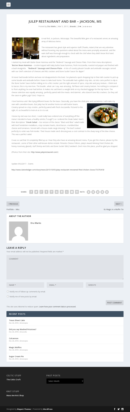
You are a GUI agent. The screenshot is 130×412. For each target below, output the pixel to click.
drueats (73, 26)
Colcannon (13, 338)
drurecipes (24, 323)
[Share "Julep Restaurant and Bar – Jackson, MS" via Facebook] (31, 191)
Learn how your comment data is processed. (57, 306)
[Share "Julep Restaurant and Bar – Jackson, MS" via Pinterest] (51, 191)
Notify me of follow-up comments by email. (27, 291)
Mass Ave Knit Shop (15, 395)
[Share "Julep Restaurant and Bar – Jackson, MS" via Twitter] (36, 191)
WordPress (47, 409)
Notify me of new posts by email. (23, 296)
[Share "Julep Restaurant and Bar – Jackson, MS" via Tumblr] (46, 191)
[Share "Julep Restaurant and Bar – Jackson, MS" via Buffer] (61, 191)
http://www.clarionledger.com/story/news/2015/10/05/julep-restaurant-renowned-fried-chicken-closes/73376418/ (58, 170)
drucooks (23, 332)
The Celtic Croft (13, 379)
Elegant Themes (24, 409)
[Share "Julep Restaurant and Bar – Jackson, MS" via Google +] (41, 191)
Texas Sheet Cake (17, 320)
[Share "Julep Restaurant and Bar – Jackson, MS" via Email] (71, 191)
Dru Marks (51, 26)
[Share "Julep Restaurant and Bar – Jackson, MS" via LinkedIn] (56, 191)
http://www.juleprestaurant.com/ (44, 152)
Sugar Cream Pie (16, 356)
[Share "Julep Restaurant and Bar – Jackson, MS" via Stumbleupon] (66, 191)
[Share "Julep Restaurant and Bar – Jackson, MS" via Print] (76, 191)
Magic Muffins (15, 347)
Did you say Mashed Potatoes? (22, 329)
